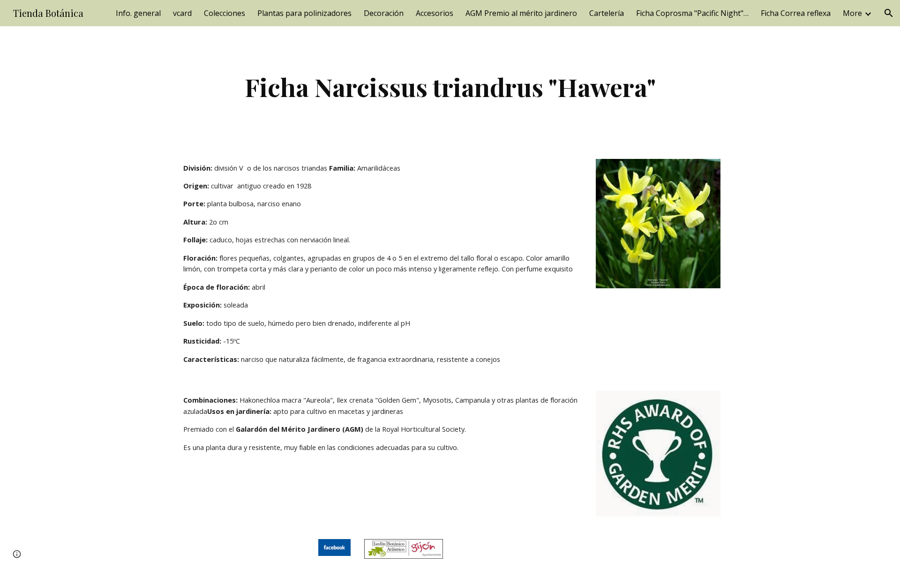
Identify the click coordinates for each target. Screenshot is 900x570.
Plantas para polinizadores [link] (304, 13)
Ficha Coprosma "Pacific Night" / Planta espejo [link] (692, 13)
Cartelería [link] (606, 13)
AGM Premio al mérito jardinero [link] (521, 13)
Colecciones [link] (224, 13)
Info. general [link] (138, 13)
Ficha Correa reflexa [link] (796, 13)
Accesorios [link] (434, 13)
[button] (889, 13)
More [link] (852, 13)
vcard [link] (182, 13)
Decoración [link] (384, 13)
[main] (450, 87)
